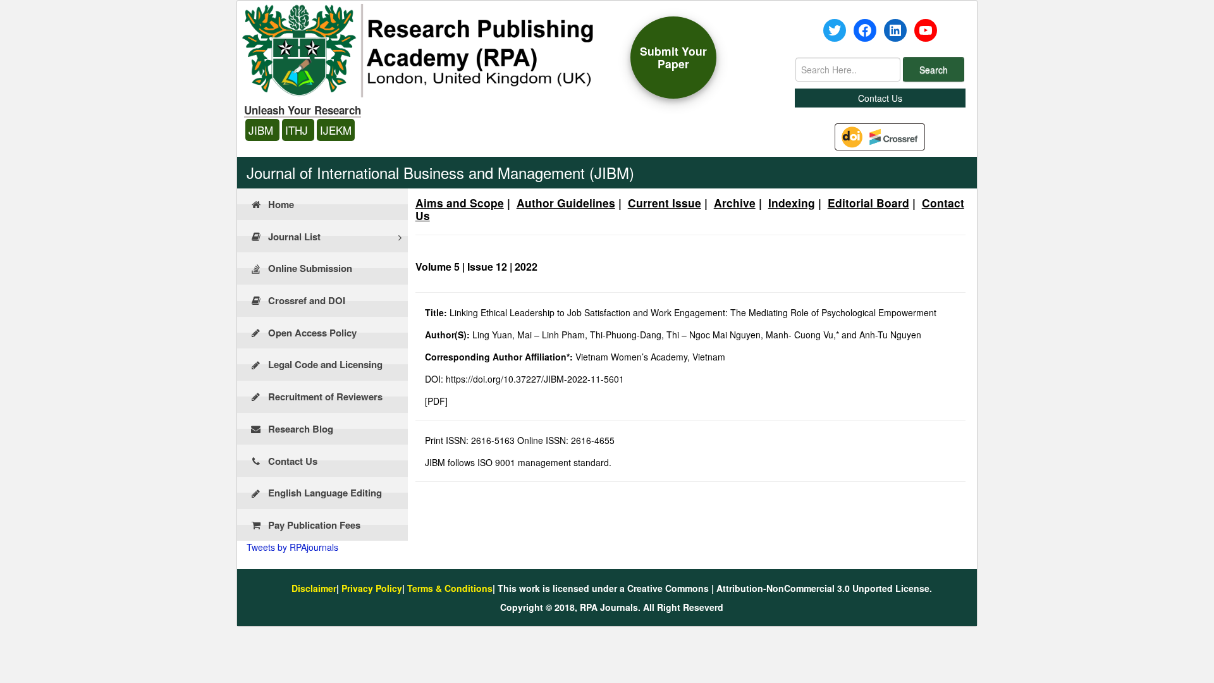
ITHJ (298, 130)
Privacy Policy (371, 588)
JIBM (262, 130)
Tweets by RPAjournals (292, 547)
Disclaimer (313, 588)
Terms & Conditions (450, 588)
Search (933, 69)
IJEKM (336, 130)
